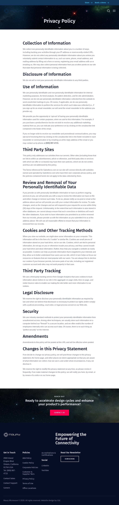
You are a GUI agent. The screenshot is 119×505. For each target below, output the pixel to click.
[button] (114, 10)
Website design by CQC (50, 500)
